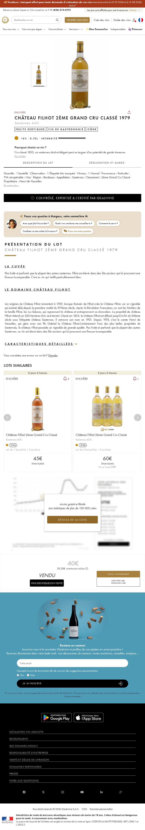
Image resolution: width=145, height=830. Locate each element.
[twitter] (43, 792)
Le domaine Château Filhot (38, 290)
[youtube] (82, 792)
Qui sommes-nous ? (23, 745)
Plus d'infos (20, 156)
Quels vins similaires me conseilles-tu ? (73, 223)
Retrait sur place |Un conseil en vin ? (37, 9)
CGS (84, 809)
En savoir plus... (11, 185)
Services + (74, 29)
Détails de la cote (72, 519)
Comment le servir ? (108, 223)
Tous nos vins (9, 29)
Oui (22, 675)
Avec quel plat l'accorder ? (36, 223)
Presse (13, 773)
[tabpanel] (72, 179)
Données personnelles (101, 809)
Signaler (53, 355)
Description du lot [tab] (38, 162)
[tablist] (72, 163)
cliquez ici (24, 9)
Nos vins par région (32, 29)
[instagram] (62, 792)
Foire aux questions (24, 780)
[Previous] (7, 417)
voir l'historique (118, 574)
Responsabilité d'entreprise (28, 752)
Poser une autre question (79, 231)
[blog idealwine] (120, 792)
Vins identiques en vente (47, 583)
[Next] (137, 417)
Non (32, 675)
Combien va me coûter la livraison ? (40, 231)
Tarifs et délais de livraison (29, 759)
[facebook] (24, 792)
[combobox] (135, 10)
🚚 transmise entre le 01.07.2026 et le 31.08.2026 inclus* (73, 3)
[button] (78, 75)
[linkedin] (101, 792)
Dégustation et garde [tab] (107, 162)
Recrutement (18, 738)
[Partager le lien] (129, 112)
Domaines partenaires (25, 766)
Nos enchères (56, 29)
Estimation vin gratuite (26, 732)
